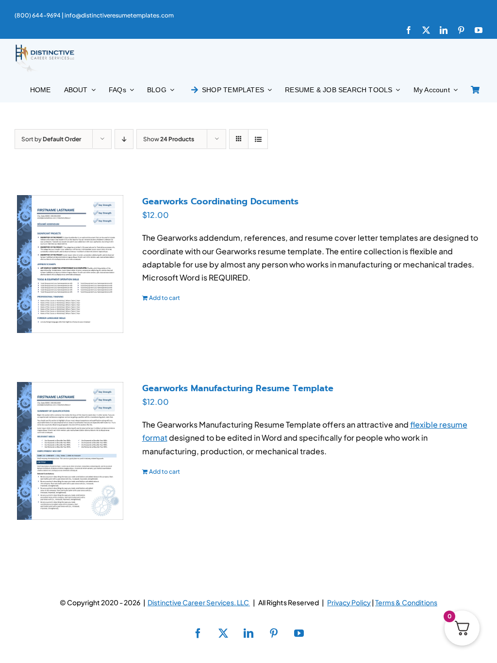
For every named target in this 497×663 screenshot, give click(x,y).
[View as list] (257, 139)
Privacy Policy (349, 602)
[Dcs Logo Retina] (45, 47)
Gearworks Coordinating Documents (220, 201)
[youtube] (478, 30)
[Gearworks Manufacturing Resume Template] (70, 451)
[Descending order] (124, 139)
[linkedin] (443, 30)
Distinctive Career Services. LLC (199, 602)
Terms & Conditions (406, 602)
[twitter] (426, 30)
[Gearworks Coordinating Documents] (70, 264)
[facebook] (409, 30)
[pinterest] (461, 30)
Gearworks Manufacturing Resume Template (237, 388)
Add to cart (164, 297)
